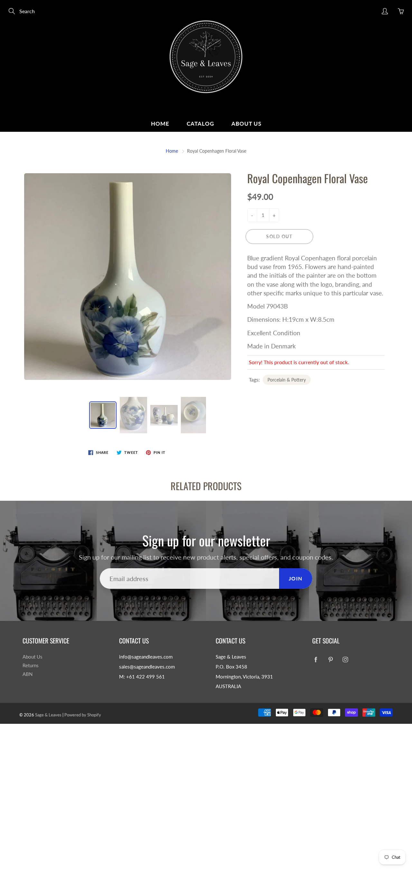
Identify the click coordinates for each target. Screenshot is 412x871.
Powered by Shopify (82, 714)
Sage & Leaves (48, 714)
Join (296, 578)
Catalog (200, 123)
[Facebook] (315, 659)
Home (160, 123)
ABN (28, 674)
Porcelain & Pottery (286, 379)
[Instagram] (345, 659)
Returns (31, 665)
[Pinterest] (330, 659)
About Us (246, 123)
